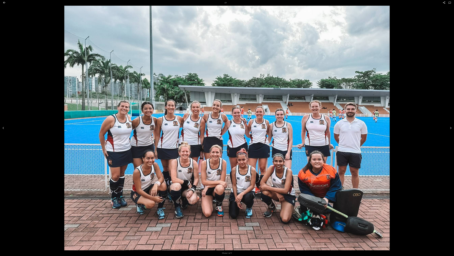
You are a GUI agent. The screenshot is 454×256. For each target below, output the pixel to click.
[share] (444, 3)
